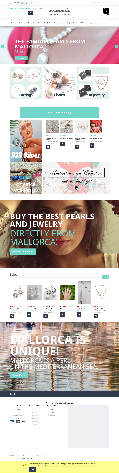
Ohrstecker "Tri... (32, 309)
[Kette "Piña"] (84, 292)
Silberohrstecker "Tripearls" (80, 138)
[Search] (30, 13)
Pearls (17, 412)
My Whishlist (51, 415)
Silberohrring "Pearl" (66, 138)
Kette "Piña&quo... (83, 309)
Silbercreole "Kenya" (96, 138)
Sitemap (35, 424)
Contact (18, 418)
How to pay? (35, 415)
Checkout (41, 8)
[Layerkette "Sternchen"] (101, 292)
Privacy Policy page (36, 465)
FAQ (35, 409)
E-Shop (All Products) (17, 415)
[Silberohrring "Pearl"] (66, 126)
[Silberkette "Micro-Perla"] (52, 126)
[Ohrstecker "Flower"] (17, 292)
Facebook (35, 3)
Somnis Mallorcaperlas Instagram (60, 403)
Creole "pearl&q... (48, 309)
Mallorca (18, 409)
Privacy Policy (34, 421)
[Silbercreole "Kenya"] (96, 126)
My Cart (52, 412)
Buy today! (21, 58)
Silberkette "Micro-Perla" (52, 138)
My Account (35, 8)
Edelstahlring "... (65, 309)
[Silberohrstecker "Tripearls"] (81, 126)
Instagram (26, 3)
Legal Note (35, 418)
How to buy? (35, 412)
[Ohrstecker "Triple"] (34, 292)
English (104, 2)
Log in (51, 409)
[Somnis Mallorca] (59, 12)
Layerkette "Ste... (99, 309)
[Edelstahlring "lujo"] (67, 292)
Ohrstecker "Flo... (15, 309)
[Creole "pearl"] (51, 292)
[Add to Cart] (48, 147)
